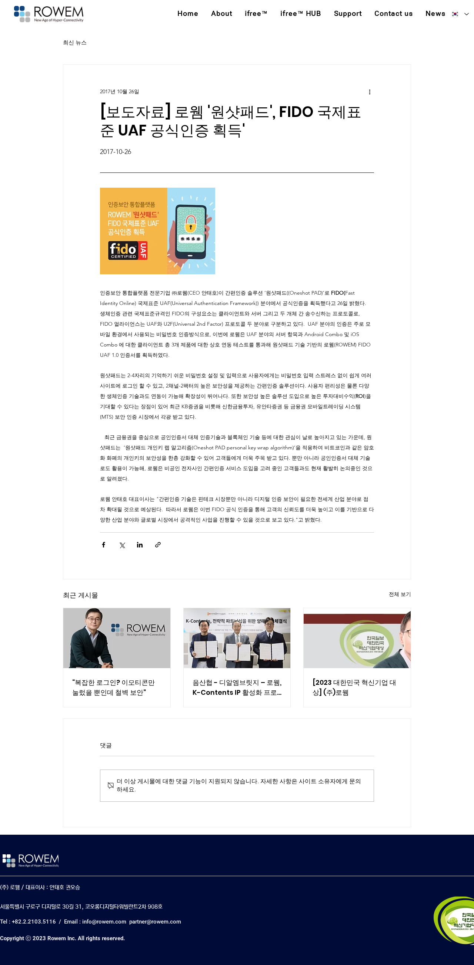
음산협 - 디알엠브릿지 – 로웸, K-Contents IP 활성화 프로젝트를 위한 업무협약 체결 (237, 687)
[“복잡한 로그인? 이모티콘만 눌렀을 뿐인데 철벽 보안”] (116, 638)
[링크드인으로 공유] (139, 544)
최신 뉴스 (75, 42)
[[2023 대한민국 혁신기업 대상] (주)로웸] (357, 638)
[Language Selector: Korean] (459, 14)
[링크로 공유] (157, 544)
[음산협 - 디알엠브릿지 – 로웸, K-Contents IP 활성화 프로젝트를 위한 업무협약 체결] (237, 638)
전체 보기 (400, 594)
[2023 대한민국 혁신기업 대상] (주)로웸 (354, 687)
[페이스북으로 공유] (103, 544)
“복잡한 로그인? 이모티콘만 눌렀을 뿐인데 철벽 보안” (113, 687)
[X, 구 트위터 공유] (121, 544)
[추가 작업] (369, 91)
